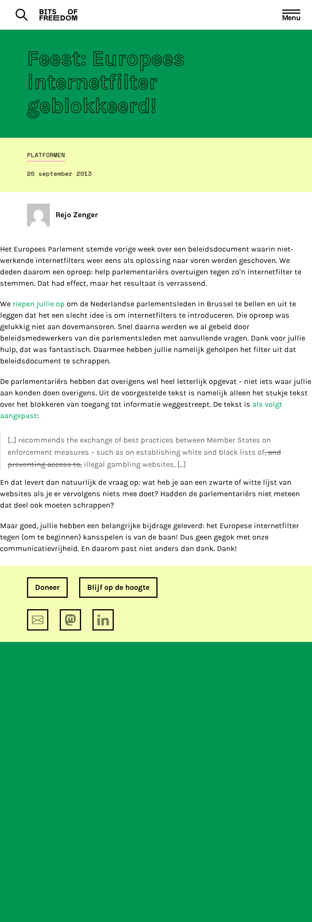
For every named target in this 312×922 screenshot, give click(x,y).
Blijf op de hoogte (118, 587)
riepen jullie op (39, 303)
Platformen (46, 154)
